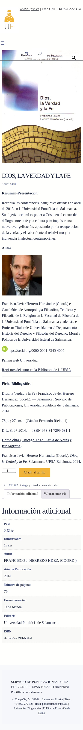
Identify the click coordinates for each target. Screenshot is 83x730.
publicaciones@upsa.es (55, 703)
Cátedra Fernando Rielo (44, 485)
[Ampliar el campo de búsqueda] (39, 53)
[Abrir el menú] (3, 43)
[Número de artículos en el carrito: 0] (26, 53)
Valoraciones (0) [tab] (55, 493)
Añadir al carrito (34, 472)
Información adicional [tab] (22, 493)
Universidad (29, 360)
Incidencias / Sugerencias (27, 708)
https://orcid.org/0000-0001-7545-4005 (36, 350)
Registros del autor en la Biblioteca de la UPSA (36, 370)
